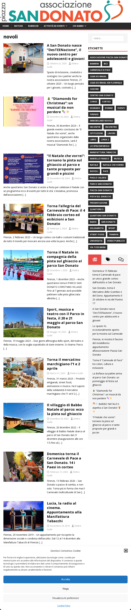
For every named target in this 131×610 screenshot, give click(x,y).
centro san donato (101, 95)
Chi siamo (78, 25)
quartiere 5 (96, 209)
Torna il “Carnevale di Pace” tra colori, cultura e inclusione (107, 364)
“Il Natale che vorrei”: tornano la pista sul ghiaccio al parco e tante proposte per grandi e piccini (66, 164)
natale (94, 164)
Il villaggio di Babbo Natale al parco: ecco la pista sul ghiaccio (65, 409)
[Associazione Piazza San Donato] (63, 20)
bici (106, 63)
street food (97, 234)
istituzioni (96, 133)
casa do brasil (98, 76)
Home (6, 25)
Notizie (18, 25)
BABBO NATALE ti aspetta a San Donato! (105, 405)
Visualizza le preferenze (65, 598)
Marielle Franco (99, 158)
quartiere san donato (103, 215)
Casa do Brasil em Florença (106, 82)
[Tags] (107, 259)
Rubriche (33, 25)
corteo (106, 101)
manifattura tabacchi (103, 152)
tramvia (113, 234)
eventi (121, 108)
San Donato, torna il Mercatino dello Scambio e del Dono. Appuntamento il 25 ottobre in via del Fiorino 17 (107, 295)
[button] (126, 550)
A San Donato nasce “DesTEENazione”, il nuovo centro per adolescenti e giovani (66, 52)
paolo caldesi (98, 177)
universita (96, 240)
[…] (74, 87)
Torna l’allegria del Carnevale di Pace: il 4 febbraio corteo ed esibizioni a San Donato (66, 215)
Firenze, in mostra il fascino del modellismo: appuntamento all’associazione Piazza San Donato (107, 347)
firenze (94, 114)
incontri (95, 127)
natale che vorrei (113, 164)
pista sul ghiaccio (100, 196)
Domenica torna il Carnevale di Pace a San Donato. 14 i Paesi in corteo (64, 460)
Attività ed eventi (54, 25)
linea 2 (105, 139)
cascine (94, 89)
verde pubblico (116, 240)
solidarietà (97, 228)
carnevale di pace (100, 70)
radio (93, 221)
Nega (66, 588)
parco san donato (101, 184)
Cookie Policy (63, 605)
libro (93, 139)
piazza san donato (101, 190)
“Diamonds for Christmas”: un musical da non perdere (62, 105)
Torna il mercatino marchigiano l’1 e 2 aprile (63, 364)
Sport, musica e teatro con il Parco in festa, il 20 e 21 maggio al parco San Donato (65, 318)
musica (118, 158)
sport (111, 228)
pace (105, 171)
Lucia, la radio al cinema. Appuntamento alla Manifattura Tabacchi (64, 512)
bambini (94, 63)
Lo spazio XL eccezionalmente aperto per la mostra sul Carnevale (107, 329)
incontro (111, 127)
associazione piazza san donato (109, 57)
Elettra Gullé (76, 373)
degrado (95, 108)
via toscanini (98, 247)
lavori (111, 133)
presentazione (98, 202)
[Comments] (121, 259)
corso (93, 101)
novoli (94, 171)
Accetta (65, 579)
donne (109, 108)
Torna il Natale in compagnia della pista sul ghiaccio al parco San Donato (64, 259)
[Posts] (94, 259)
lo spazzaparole (100, 146)
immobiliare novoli (101, 120)
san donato (108, 221)
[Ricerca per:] (108, 38)
